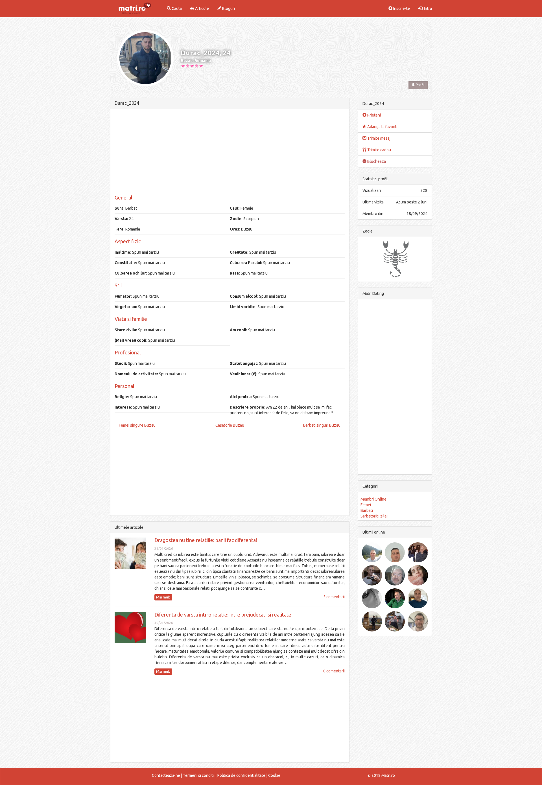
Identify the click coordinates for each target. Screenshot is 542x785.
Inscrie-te (401, 8)
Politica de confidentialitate (241, 775)
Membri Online (373, 499)
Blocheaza (376, 161)
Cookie (274, 775)
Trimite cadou (378, 150)
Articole (201, 8)
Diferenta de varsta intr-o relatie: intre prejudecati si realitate (222, 614)
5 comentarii (334, 597)
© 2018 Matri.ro (381, 775)
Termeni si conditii (199, 775)
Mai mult (163, 597)
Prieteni (373, 115)
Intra (427, 8)
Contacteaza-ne (166, 775)
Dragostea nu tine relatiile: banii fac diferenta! (205, 540)
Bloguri (228, 8)
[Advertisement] (230, 152)
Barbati (366, 510)
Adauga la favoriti (381, 126)
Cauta (176, 8)
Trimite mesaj (378, 138)
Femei (365, 505)
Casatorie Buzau (229, 425)
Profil (420, 85)
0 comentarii (334, 671)
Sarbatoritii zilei (374, 516)
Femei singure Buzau (137, 425)
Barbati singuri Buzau (321, 425)
